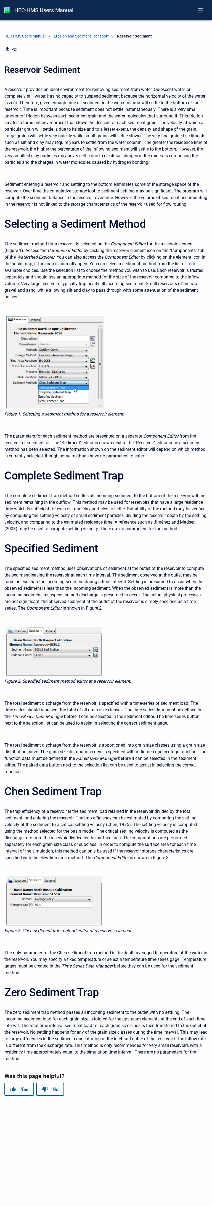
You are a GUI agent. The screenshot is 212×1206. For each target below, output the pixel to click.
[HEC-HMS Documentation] (7, 10)
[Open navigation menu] (200, 10)
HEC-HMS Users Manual (43, 10)
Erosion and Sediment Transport (81, 36)
